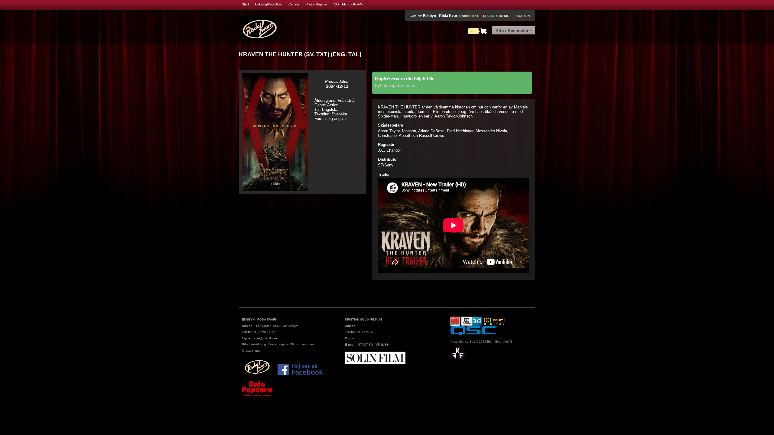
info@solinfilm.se (265, 338)
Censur (293, 4)
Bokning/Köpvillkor (268, 4)
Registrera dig (496, 16)
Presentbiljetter (316, 4)
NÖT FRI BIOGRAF (348, 4)
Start (245, 4)
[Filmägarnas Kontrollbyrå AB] (458, 352)
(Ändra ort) (469, 16)
